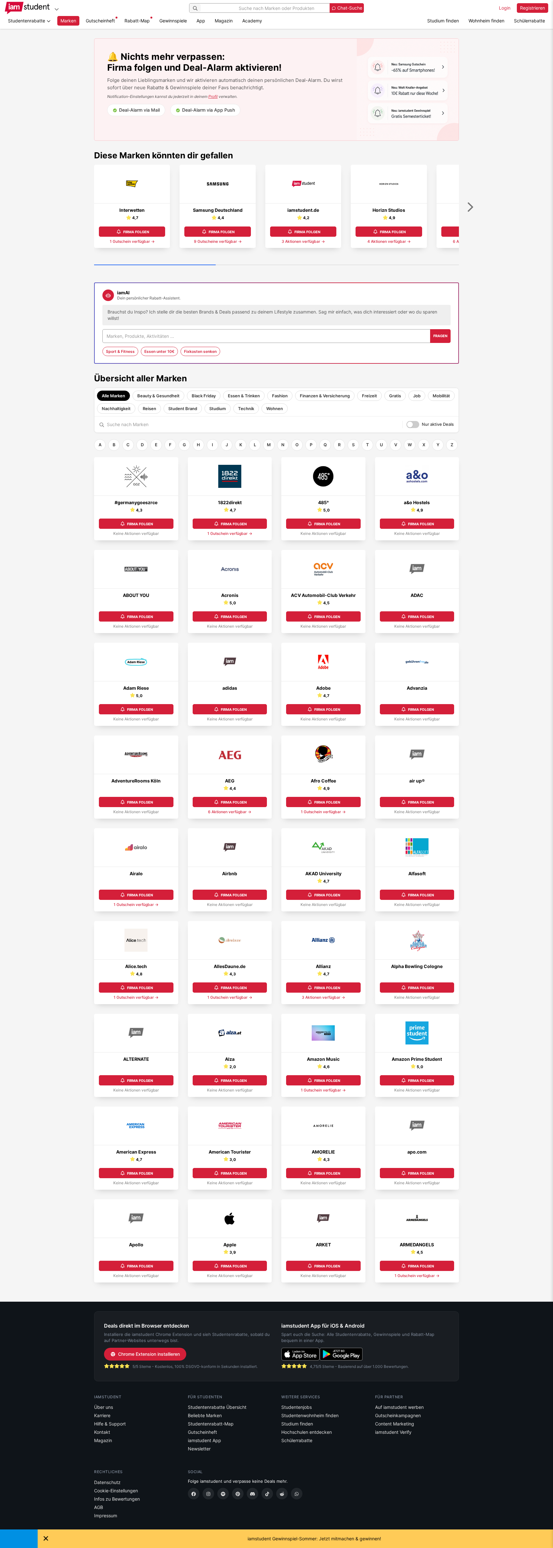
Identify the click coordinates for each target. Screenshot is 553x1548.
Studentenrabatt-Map (211, 1423)
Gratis (395, 395)
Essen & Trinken (244, 395)
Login (504, 8)
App (200, 20)
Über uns (103, 1407)
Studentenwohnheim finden (310, 1415)
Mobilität (441, 395)
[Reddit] (282, 1493)
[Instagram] (208, 1493)
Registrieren (532, 8)
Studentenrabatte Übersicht (217, 1407)
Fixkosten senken (200, 351)
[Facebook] (193, 1493)
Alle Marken (113, 395)
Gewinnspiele (173, 20)
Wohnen (274, 408)
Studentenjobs (296, 1407)
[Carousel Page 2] (276, 265)
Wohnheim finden (486, 20)
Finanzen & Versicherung (325, 395)
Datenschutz (107, 1482)
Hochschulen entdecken (306, 1432)
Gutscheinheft (100, 20)
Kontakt (102, 1432)
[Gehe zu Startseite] (27, 8)
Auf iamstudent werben (399, 1407)
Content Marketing (394, 1423)
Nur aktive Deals (438, 424)
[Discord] (252, 1493)
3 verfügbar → (303, 241)
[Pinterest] (238, 1493)
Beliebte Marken (205, 1415)
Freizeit (369, 395)
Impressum (105, 1515)
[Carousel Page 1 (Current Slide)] (155, 265)
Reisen (149, 408)
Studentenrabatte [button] (27, 20)
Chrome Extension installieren (149, 1354)
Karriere (102, 1415)
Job (417, 395)
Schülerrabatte (529, 20)
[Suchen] (195, 8)
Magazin (224, 20)
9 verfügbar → (218, 241)
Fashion (280, 395)
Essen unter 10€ (159, 351)
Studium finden (443, 20)
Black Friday (204, 395)
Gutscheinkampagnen (398, 1415)
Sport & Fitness (120, 351)
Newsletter (199, 1448)
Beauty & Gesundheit (158, 395)
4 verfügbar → (389, 241)
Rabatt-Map (137, 20)
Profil (213, 96)
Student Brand (182, 408)
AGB (98, 1507)
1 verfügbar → (132, 241)
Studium (217, 408)
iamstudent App (204, 1440)
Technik (246, 408)
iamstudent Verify (393, 1432)
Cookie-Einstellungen (116, 1490)
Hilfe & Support (110, 1423)
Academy (252, 20)
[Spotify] (223, 1493)
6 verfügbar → (229, 811)
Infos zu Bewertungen (117, 1499)
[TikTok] (267, 1493)
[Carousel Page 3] (398, 265)
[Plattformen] (56, 9)
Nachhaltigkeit (116, 408)
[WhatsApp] (296, 1493)
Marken (68, 20)
